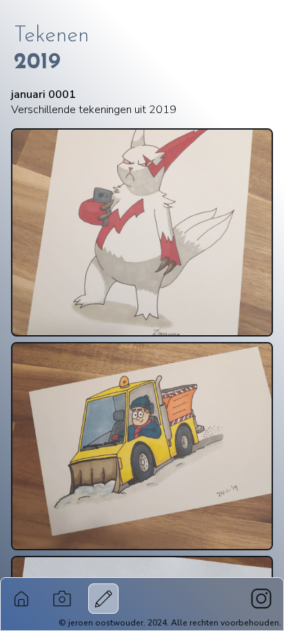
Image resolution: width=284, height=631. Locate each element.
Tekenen (51, 36)
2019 (37, 63)
